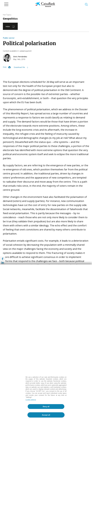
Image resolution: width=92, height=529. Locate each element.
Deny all (46, 406)
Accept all (46, 415)
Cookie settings (31, 400)
